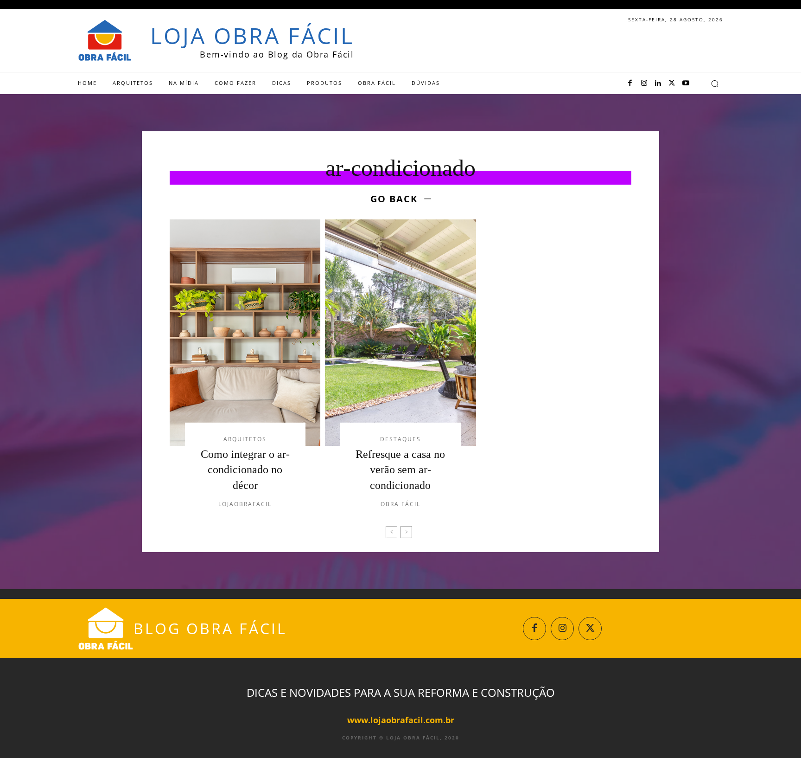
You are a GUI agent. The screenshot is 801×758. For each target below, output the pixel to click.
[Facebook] (630, 83)
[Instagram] (644, 83)
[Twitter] (672, 83)
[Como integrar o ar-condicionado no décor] (245, 332)
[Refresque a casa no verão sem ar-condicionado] (400, 332)
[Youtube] (686, 83)
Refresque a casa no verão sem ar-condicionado (400, 469)
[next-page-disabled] (406, 532)
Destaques (400, 439)
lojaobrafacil (245, 504)
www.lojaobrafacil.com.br (400, 720)
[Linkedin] (658, 83)
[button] (714, 83)
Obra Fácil (400, 504)
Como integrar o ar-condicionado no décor (245, 469)
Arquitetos (245, 439)
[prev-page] (391, 532)
